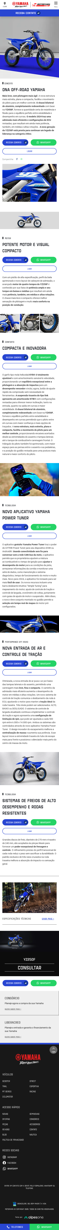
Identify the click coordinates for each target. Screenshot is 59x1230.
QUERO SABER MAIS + (13, 1009)
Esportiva (34, 1086)
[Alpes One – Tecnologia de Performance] (34, 1217)
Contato (33, 1129)
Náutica (33, 1134)
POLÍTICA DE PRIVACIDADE (13, 1139)
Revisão (5, 1129)
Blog (4, 1134)
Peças (5, 1124)
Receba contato (26, 13)
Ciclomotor (7, 1096)
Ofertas (6, 1119)
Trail (4, 1086)
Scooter (6, 1081)
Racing (33, 1091)
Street (33, 1081)
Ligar (29, 151)
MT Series (6, 1091)
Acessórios (35, 1124)
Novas (5, 1113)
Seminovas (34, 1113)
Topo (53, 1052)
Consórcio (34, 1119)
